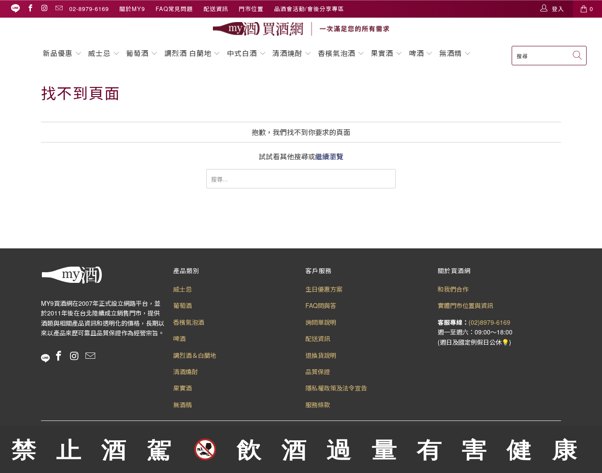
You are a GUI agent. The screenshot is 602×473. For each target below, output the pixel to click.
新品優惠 (58, 53)
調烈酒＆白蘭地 (194, 355)
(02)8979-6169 (489, 322)
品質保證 (317, 371)
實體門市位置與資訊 (465, 305)
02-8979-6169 (89, 8)
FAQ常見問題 (174, 8)
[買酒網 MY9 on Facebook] (30, 8)
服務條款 (317, 404)
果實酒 (382, 53)
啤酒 (416, 53)
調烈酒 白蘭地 (188, 53)
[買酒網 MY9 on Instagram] (44, 8)
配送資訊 (216, 8)
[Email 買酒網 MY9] (59, 8)
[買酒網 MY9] (301, 29)
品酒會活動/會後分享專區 (309, 8)
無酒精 (451, 53)
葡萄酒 (137, 53)
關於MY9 (132, 8)
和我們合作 (453, 289)
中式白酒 (243, 53)
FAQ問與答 (320, 305)
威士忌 (99, 53)
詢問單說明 (320, 322)
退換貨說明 (320, 355)
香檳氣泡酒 (336, 53)
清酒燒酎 (287, 53)
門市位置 (251, 8)
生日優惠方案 (323, 289)
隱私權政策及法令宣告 (336, 387)
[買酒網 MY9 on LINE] (15, 8)
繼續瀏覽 (329, 156)
